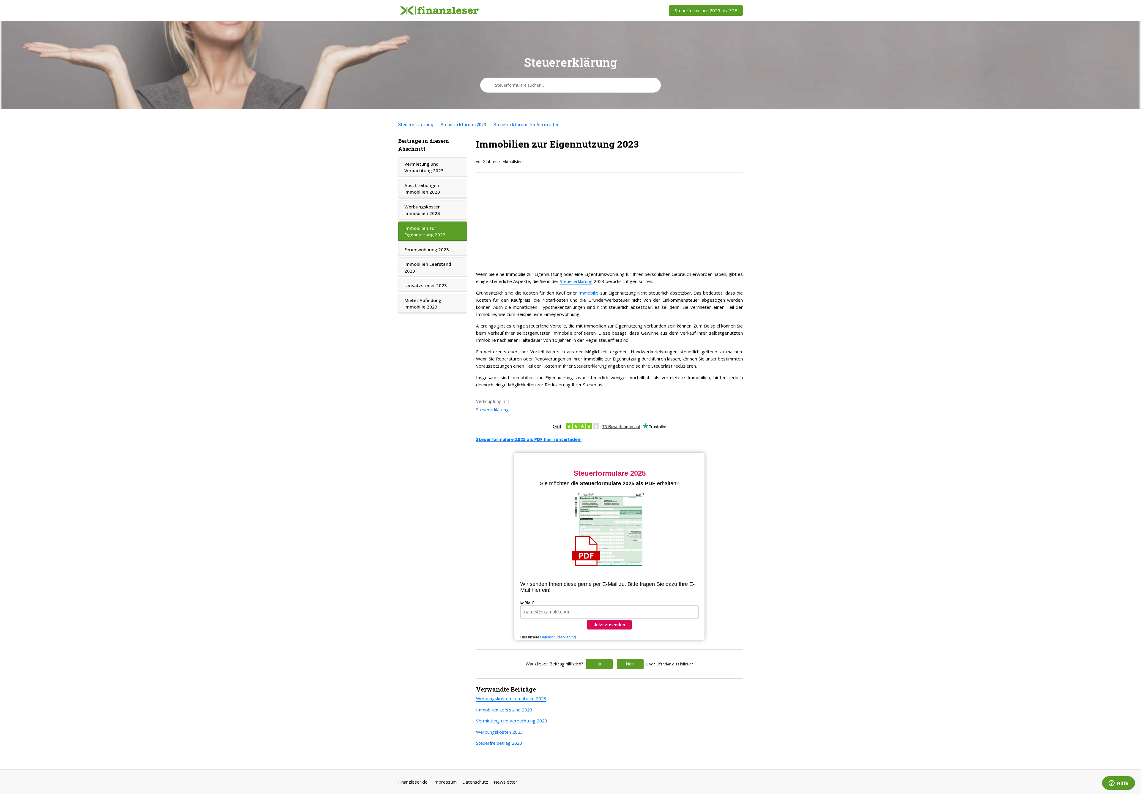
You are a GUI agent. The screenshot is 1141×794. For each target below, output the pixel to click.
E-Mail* (527, 602)
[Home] (439, 11)
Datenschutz (475, 782)
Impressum (445, 782)
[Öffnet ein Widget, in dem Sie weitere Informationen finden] (1118, 783)
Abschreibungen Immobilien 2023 (422, 188)
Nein (630, 664)
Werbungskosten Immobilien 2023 (422, 210)
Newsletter (505, 782)
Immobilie (588, 293)
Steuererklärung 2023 (463, 124)
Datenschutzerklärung (558, 637)
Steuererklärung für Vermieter (526, 124)
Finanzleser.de (413, 782)
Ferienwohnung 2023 (426, 249)
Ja (599, 664)
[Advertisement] (609, 220)
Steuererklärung (415, 124)
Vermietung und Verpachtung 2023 (424, 167)
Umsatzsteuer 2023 (425, 285)
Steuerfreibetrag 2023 (499, 743)
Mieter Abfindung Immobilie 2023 (422, 303)
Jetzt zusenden (609, 624)
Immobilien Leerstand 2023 (427, 267)
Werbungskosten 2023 (499, 732)
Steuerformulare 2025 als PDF (706, 10)
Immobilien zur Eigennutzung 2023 (424, 231)
